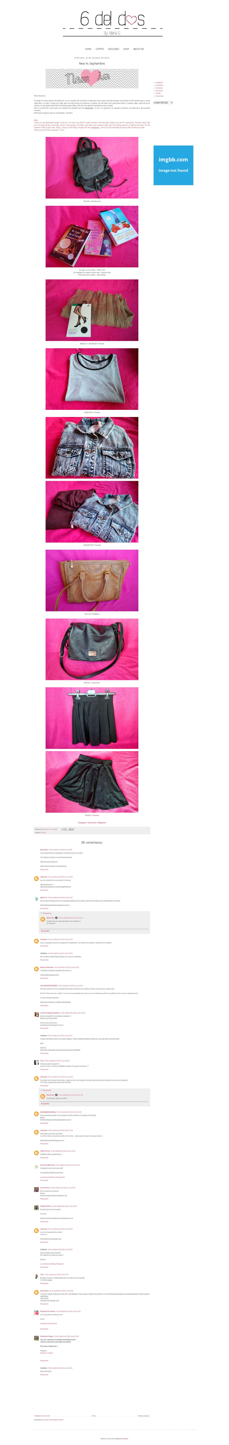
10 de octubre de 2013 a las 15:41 (60, 1036)
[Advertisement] (173, 124)
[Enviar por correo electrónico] (62, 829)
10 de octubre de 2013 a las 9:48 (60, 850)
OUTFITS (100, 49)
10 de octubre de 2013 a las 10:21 (60, 877)
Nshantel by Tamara (47, 1311)
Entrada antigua (143, 1416)
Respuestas (47, 913)
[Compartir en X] (68, 829)
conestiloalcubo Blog (48, 1264)
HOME (88, 49)
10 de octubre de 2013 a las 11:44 (70, 918)
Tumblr (158, 93)
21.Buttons (159, 85)
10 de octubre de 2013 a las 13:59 (66, 967)
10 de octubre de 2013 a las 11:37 (60, 897)
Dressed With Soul (47, 1165)
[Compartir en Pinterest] (73, 829)
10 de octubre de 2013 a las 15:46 (57, 1061)
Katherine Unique (46, 1336)
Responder (44, 869)
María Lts (43, 897)
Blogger (125, 1439)
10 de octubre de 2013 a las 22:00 (63, 1188)
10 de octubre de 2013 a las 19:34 (63, 1151)
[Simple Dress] (173, 185)
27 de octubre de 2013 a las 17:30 (70, 1095)
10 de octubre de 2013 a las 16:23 (69, 1112)
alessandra (44, 1291)
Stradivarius (95, 683)
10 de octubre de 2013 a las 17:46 (60, 1130)
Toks (42, 1275)
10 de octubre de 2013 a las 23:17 (60, 1229)
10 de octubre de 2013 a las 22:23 (64, 1206)
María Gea (50, 918)
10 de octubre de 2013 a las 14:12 (70, 986)
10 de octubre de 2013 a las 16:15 (60, 1077)
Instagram (82, 823)
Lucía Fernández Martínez (50, 1013)
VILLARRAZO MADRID (48, 986)
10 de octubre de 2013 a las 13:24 (60, 953)
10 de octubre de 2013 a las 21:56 (67, 1165)
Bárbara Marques (47, 967)
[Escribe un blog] (65, 829)
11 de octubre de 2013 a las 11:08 (66, 1336)
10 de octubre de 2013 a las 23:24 (60, 1249)
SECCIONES (113, 49)
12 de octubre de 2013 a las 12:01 (60, 1368)
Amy (42, 1061)
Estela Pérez (45, 1188)
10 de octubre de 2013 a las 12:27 (60, 939)
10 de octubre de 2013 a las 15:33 (72, 1013)
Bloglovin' (60, 1264)
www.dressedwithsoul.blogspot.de (52, 1177)
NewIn (44, 832)
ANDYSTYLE (45, 1151)
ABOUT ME (138, 49)
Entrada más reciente (42, 1416)
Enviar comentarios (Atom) (53, 1420)
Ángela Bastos (45, 1206)
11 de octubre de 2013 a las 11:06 (68, 1311)
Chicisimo (92, 823)
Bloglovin (102, 823)
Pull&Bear (95, 815)
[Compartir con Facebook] (70, 829)
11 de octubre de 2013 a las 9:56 (61, 1291)
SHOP (126, 49)
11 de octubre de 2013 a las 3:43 (56, 1275)
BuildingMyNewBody (48, 1112)
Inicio (94, 1416)
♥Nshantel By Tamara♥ (48, 1323)
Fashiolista (159, 96)
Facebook (159, 88)
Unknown (43, 877)
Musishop (44, 850)
